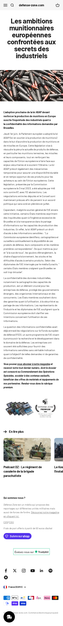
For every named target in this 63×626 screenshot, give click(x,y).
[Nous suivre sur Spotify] (50, 570)
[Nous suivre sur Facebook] (6, 570)
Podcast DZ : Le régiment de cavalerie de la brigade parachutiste (23, 471)
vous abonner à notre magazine (33, 364)
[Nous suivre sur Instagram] (23, 570)
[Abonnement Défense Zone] (31, 409)
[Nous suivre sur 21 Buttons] (6, 577)
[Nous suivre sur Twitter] (14, 570)
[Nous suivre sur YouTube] (32, 570)
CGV (6, 522)
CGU (11, 522)
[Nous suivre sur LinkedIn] (41, 570)
